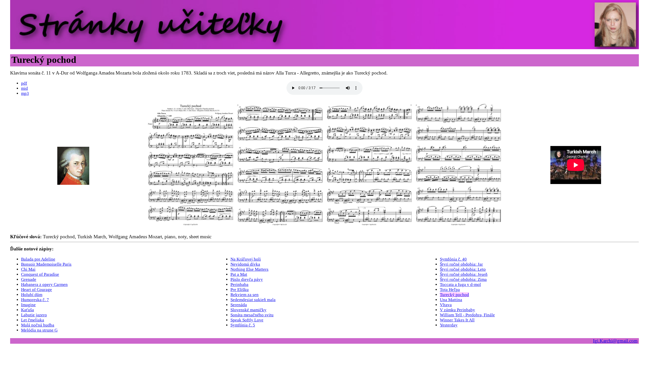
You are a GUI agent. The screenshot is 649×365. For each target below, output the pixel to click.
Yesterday (449, 325)
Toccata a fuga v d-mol (460, 284)
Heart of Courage (36, 289)
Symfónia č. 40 (453, 259)
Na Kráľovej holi (245, 259)
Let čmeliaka (32, 320)
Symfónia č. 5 (242, 325)
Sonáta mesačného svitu (252, 315)
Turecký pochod (454, 294)
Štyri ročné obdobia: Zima (463, 279)
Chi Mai (28, 269)
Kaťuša (27, 309)
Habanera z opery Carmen (44, 284)
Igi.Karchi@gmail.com (615, 340)
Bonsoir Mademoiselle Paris (46, 264)
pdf (24, 83)
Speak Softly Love (246, 320)
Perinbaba (239, 284)
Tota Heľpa (450, 289)
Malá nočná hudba (37, 325)
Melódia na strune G (39, 330)
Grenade (28, 279)
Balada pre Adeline (38, 259)
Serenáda (238, 304)
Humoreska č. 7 (35, 299)
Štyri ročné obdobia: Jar (461, 264)
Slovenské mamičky (248, 309)
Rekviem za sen (244, 294)
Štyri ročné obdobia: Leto (463, 269)
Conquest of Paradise (40, 274)
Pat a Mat (238, 274)
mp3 (25, 93)
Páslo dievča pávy (246, 279)
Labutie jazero (34, 315)
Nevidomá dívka (245, 264)
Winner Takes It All (457, 320)
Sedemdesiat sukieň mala (253, 299)
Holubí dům (31, 294)
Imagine (28, 304)
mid (24, 88)
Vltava (446, 304)
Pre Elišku (239, 289)
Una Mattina (451, 299)
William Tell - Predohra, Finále (467, 315)
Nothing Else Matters (249, 269)
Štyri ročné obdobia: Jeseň (464, 274)
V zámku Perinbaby (457, 309)
